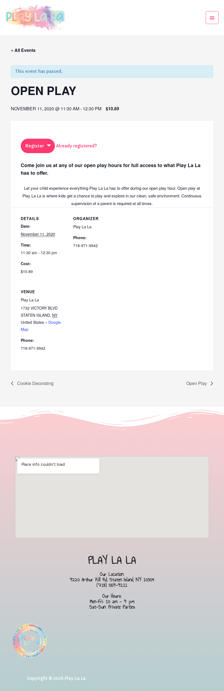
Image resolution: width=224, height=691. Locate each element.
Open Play (197, 383)
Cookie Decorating (35, 383)
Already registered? (76, 146)
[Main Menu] (212, 17)
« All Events (23, 50)
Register (34, 146)
